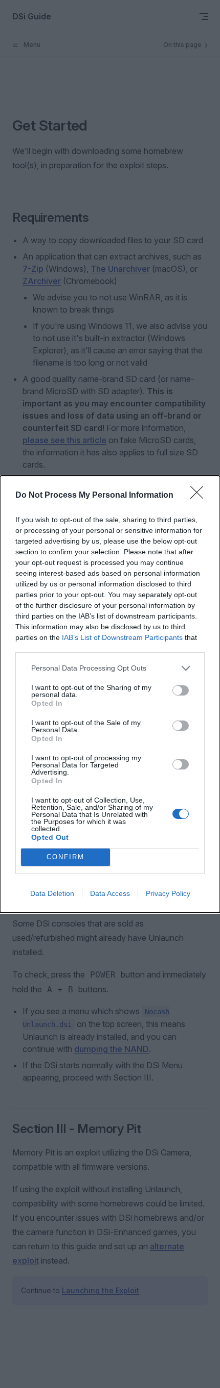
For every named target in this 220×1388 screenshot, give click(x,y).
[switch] (180, 690)
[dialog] (110, 694)
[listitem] (110, 668)
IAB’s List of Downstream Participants (122, 637)
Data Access (110, 893)
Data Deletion (52, 893)
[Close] (200, 495)
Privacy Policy (168, 893)
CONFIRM (65, 857)
